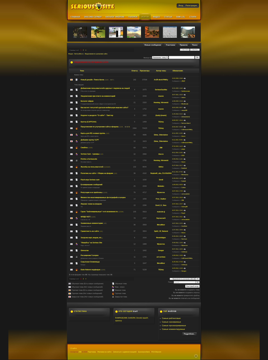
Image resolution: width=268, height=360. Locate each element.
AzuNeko (184, 226)
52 (127, 127)
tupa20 (145, 318)
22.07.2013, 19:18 (177, 197)
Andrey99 (184, 206)
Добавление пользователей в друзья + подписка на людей (105, 88)
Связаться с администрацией (125, 352)
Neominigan (161, 238)
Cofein (183, 187)
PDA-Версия (156, 352)
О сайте (73, 348)
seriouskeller (185, 194)
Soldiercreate (185, 91)
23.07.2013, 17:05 (177, 191)
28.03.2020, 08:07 (177, 107)
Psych (183, 213)
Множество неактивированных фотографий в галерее (103, 197)
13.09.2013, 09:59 (177, 184)
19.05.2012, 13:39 (177, 268)
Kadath (183, 181)
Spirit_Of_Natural (161, 231)
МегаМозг (161, 225)
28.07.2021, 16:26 (177, 94)
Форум (70, 54)
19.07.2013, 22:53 (177, 223)
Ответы (134, 71)
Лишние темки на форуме (91, 204)
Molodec (161, 186)
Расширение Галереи (89, 255)
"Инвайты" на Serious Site (91, 243)
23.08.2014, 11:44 (177, 159)
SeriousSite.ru (78, 54)
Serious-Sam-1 (186, 123)
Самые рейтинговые (171, 318)
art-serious (161, 257)
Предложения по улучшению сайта (96, 54)
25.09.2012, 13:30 (177, 242)
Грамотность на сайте (90, 231)
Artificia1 (184, 252)
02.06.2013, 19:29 (177, 236)
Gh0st (161, 167)
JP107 (183, 81)
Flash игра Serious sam (90, 180)
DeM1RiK (132, 318)
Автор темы (161, 71)
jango (183, 149)
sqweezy (118, 321)
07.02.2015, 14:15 (177, 146)
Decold (139, 318)
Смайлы (84, 148)
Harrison (184, 239)
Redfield (184, 168)
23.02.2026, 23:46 (177, 78)
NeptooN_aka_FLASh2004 (161, 173)
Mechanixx (184, 174)
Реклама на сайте (104, 352)
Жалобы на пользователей (92, 167)
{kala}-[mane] (160, 115)
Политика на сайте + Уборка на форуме (97, 173)
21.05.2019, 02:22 (177, 114)
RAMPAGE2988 (121, 318)
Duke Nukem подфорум (90, 270)
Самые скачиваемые (171, 322)
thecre (183, 136)
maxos (161, 96)
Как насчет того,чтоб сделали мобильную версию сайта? (104, 108)
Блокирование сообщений (91, 185)
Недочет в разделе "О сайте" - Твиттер (97, 115)
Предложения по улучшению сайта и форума (100, 127)
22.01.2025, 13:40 (177, 88)
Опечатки (84, 250)
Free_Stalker (161, 199)
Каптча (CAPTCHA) (88, 122)
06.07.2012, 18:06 (177, 249)
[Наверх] (196, 356)
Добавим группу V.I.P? (90, 140)
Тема (82, 71)
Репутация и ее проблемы (91, 192)
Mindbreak (184, 104)
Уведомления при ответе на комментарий (98, 96)
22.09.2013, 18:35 (177, 178)
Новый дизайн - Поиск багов (92, 80)
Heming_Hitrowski (161, 102)
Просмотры (144, 71)
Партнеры (92, 352)
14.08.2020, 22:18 (177, 101)
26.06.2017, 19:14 (177, 120)
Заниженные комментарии (92, 223)
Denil (161, 180)
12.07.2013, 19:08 (177, 229)
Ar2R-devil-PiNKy (161, 80)
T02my (161, 122)
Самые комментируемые (173, 329)
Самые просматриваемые (174, 325)
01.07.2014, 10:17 (177, 165)
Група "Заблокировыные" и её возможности (99, 212)
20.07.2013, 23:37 (177, 204)
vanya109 (184, 110)
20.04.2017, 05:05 (177, 127)
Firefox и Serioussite (89, 159)
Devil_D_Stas (160, 205)
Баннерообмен (144, 352)
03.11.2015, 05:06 (177, 140)
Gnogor (161, 250)
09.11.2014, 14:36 (177, 152)
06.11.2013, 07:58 (177, 172)
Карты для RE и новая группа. (93, 133)
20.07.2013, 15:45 (177, 210)
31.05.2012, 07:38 (177, 262)
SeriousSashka (161, 90)
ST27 (183, 155)
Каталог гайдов (87, 101)
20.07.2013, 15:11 (177, 216)
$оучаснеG (161, 218)
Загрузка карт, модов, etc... (92, 238)
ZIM (161, 148)
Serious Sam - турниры (90, 154)
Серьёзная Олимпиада (90, 262)
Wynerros (161, 192)
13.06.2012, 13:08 (177, 255)
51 (125, 127)
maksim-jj (161, 212)
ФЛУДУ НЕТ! (86, 217)
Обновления (178, 71)
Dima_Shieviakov (161, 135)
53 (129, 127)
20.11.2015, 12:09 (177, 133)
